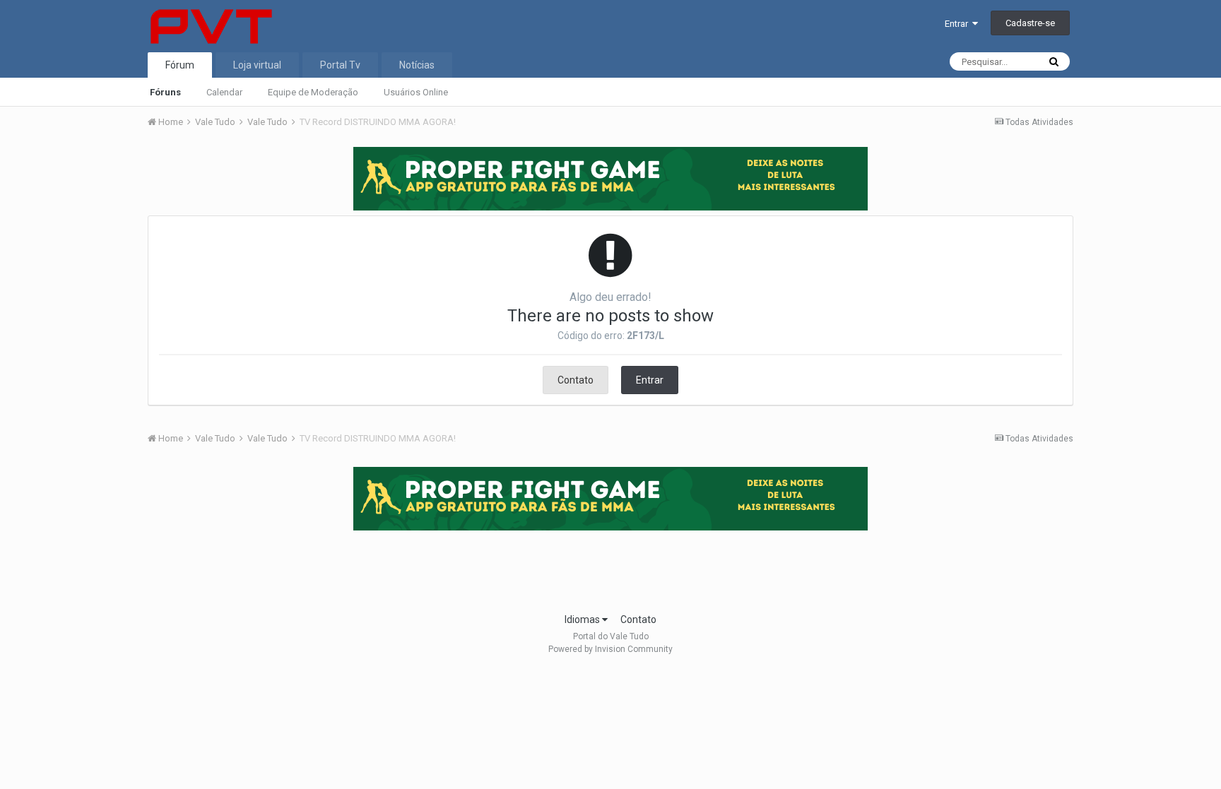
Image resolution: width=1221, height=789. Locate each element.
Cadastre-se (1030, 23)
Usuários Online (416, 92)
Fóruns (165, 92)
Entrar (958, 23)
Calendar (224, 92)
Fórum (179, 65)
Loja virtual (257, 65)
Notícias (417, 65)
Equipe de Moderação (313, 92)
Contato (576, 380)
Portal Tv (340, 65)
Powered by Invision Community (610, 649)
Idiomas (583, 619)
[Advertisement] (610, 567)
